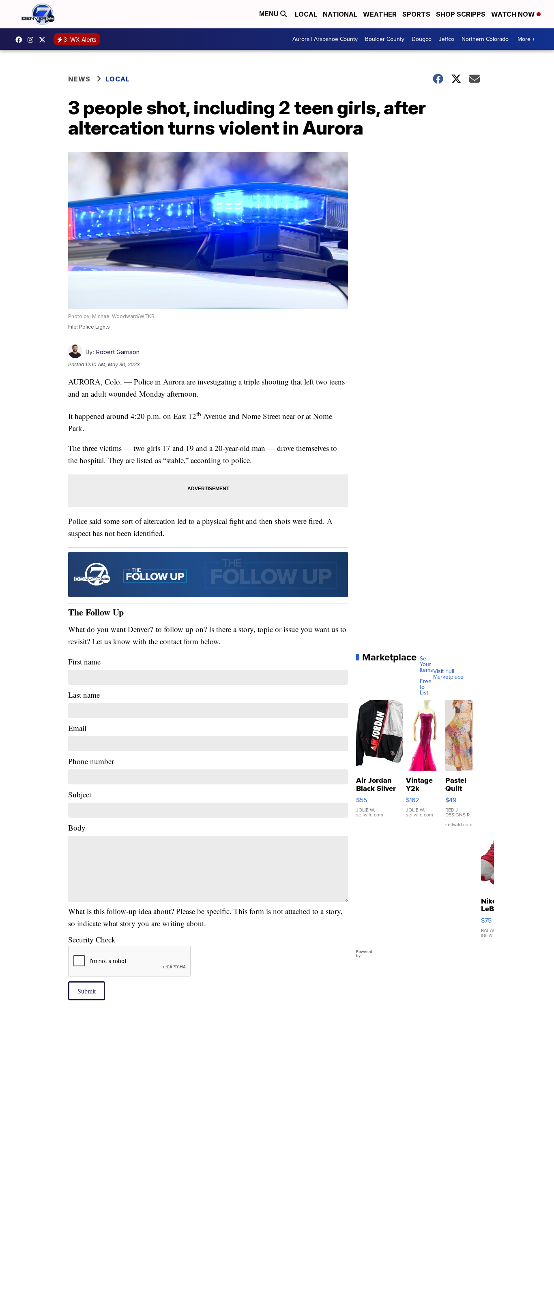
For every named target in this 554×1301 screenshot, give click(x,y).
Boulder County (384, 39)
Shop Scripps (460, 14)
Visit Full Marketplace (448, 674)
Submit (86, 991)
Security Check (92, 939)
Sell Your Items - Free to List (426, 676)
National (340, 14)
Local (306, 14)
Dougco (422, 39)
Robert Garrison (118, 352)
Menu (269, 14)
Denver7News (20, 39)
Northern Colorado (485, 39)
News (79, 79)
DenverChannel (44, 39)
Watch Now (514, 14)
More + (526, 39)
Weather (380, 14)
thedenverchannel (32, 39)
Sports (416, 14)
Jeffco (446, 39)
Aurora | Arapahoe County (325, 39)
